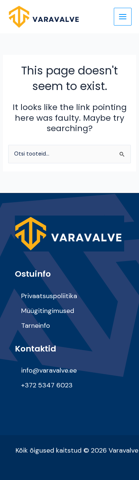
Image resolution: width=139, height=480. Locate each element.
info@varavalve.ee (49, 370)
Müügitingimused (47, 310)
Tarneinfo (35, 325)
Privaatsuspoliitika (49, 295)
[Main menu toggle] (123, 17)
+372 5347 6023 (47, 385)
